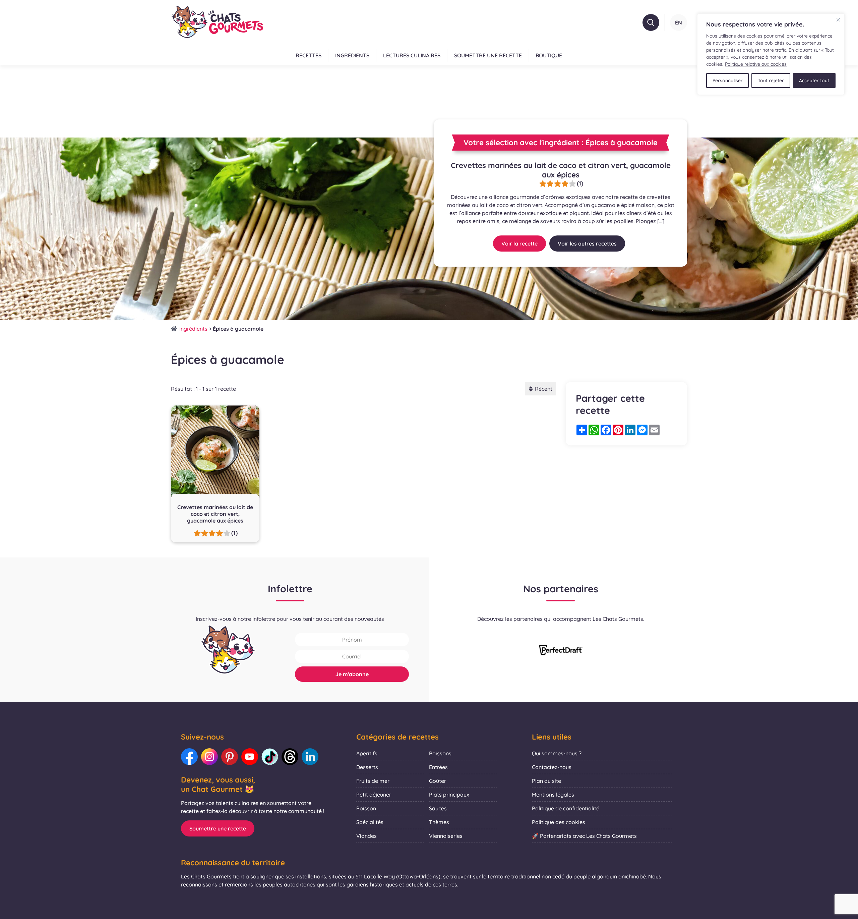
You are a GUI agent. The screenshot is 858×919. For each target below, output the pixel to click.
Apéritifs (366, 753)
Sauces (438, 808)
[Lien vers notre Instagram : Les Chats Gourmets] (209, 756)
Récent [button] (543, 388)
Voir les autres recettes (587, 243)
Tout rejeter (771, 80)
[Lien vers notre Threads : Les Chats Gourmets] (290, 756)
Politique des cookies (558, 822)
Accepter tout (814, 80)
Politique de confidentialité (565, 808)
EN (678, 22)
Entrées (438, 767)
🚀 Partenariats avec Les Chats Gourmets (584, 835)
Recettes (308, 55)
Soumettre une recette (488, 55)
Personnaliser (728, 80)
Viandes (366, 835)
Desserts (367, 767)
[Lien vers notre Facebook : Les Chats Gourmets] (189, 756)
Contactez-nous (551, 767)
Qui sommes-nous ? (556, 753)
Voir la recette (519, 243)
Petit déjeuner (373, 794)
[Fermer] (838, 19)
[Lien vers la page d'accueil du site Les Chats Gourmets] (217, 22)
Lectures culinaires (411, 55)
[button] (650, 22)
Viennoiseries (446, 835)
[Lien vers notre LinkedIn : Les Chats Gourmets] (310, 756)
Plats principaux (449, 794)
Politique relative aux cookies (756, 64)
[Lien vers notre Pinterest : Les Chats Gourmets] (229, 756)
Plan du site (546, 780)
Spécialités (369, 822)
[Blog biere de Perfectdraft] (561, 650)
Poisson (366, 808)
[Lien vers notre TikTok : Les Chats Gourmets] (269, 756)
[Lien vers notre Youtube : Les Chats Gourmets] (249, 756)
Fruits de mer (372, 780)
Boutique (549, 55)
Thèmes (439, 822)
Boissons (440, 753)
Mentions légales (553, 794)
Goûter (437, 780)
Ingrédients (352, 55)
